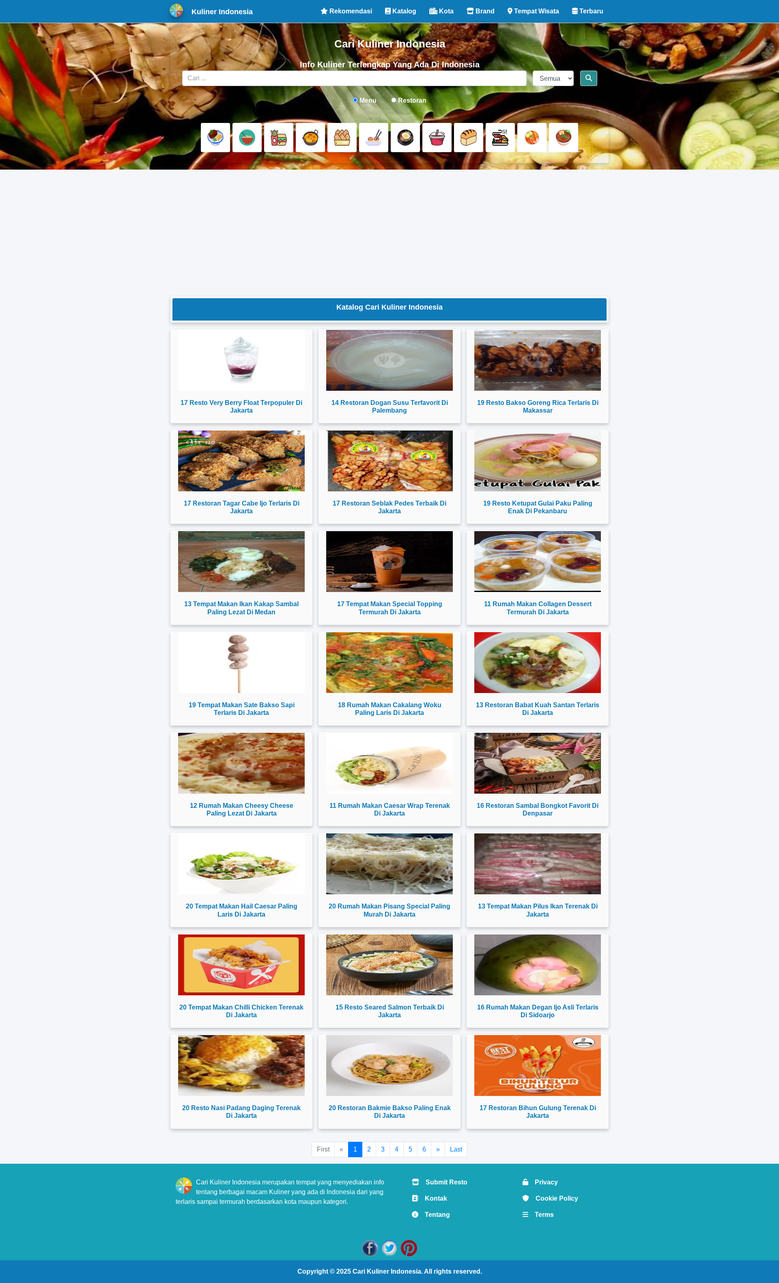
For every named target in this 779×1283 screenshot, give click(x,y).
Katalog (403, 11)
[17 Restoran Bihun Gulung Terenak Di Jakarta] (537, 1065)
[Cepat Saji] (278, 137)
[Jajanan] (342, 137)
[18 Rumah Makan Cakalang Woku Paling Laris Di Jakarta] (389, 662)
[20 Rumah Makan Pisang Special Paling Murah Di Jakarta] (389, 863)
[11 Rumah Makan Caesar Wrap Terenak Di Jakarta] (389, 763)
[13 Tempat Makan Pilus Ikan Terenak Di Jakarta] (537, 863)
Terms (541, 1214)
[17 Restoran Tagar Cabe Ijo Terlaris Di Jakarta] (241, 461)
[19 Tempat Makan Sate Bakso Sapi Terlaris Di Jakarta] (241, 662)
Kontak (432, 1198)
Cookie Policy (553, 1198)
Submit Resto (443, 1182)
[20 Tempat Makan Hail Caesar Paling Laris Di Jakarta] (241, 863)
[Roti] (468, 137)
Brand (484, 11)
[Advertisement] (390, 233)
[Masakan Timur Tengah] (563, 137)
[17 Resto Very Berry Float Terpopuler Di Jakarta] (241, 360)
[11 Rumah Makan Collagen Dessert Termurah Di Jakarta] (537, 561)
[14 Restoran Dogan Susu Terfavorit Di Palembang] (389, 360)
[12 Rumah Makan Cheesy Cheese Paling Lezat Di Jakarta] (241, 763)
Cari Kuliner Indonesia (387, 1271)
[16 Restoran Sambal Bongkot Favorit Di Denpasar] (537, 763)
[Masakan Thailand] (532, 137)
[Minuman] (437, 137)
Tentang (434, 1214)
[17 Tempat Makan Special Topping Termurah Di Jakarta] (389, 561)
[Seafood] (500, 137)
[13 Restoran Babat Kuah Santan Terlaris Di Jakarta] (537, 662)
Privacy (543, 1182)
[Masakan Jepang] (373, 137)
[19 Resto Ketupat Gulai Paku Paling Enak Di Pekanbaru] (537, 461)
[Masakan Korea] (405, 137)
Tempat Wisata (535, 11)
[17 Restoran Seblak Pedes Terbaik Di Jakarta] (389, 461)
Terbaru (590, 11)
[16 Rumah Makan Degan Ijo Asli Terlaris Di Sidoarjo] (537, 964)
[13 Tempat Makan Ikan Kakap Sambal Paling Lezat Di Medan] (241, 561)
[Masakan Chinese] (247, 137)
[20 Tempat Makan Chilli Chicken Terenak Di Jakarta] (241, 964)
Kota (445, 11)
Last (456, 1149)
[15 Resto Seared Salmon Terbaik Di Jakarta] (389, 964)
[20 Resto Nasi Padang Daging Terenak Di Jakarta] (241, 1065)
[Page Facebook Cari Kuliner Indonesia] (370, 1247)
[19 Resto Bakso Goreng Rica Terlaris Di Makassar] (537, 360)
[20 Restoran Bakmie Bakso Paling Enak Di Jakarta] (389, 1065)
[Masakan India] (310, 137)
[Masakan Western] (215, 137)
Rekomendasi (350, 11)
